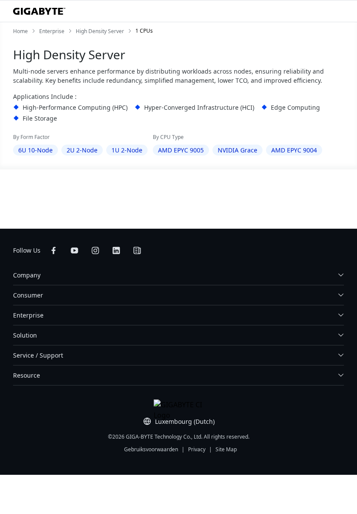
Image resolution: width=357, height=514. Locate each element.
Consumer (28, 295)
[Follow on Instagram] (95, 250)
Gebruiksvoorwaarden (151, 449)
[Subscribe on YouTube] (74, 250)
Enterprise (28, 315)
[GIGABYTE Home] (39, 11)
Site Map (226, 449)
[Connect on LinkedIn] (116, 250)
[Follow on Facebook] (53, 250)
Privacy (196, 449)
